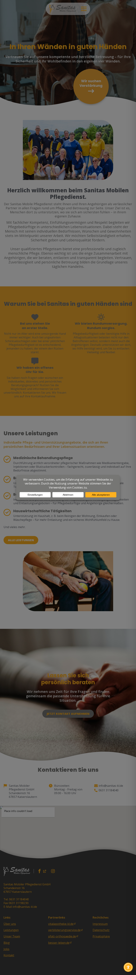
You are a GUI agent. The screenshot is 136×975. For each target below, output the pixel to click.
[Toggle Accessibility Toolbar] (128, 967)
